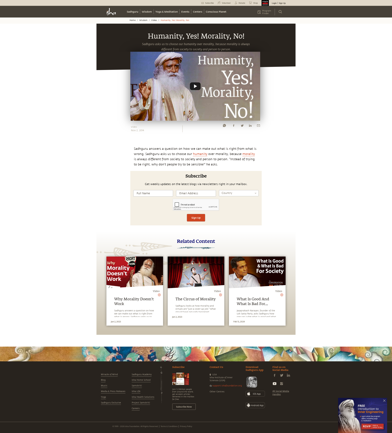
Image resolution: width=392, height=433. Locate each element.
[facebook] (233, 126)
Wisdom (147, 11)
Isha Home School (141, 380)
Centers (197, 11)
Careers (136, 408)
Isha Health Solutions (143, 397)
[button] (195, 86)
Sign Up (282, 3)
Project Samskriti (141, 403)
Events (185, 11)
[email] (258, 126)
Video (154, 20)
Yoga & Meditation (166, 11)
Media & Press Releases (113, 391)
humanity (200, 154)
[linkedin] (250, 126)
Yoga (103, 397)
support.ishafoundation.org (227, 386)
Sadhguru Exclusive (111, 403)
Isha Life (136, 391)
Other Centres (217, 391)
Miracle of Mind (109, 374)
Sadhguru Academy (142, 374)
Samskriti (137, 386)
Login (274, 3)
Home (133, 20)
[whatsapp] (224, 126)
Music (104, 386)
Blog (103, 380)
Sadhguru (132, 11)
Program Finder (266, 12)
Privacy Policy (186, 426)
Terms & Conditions (169, 426)
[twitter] (242, 126)
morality (248, 154)
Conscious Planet (216, 11)
